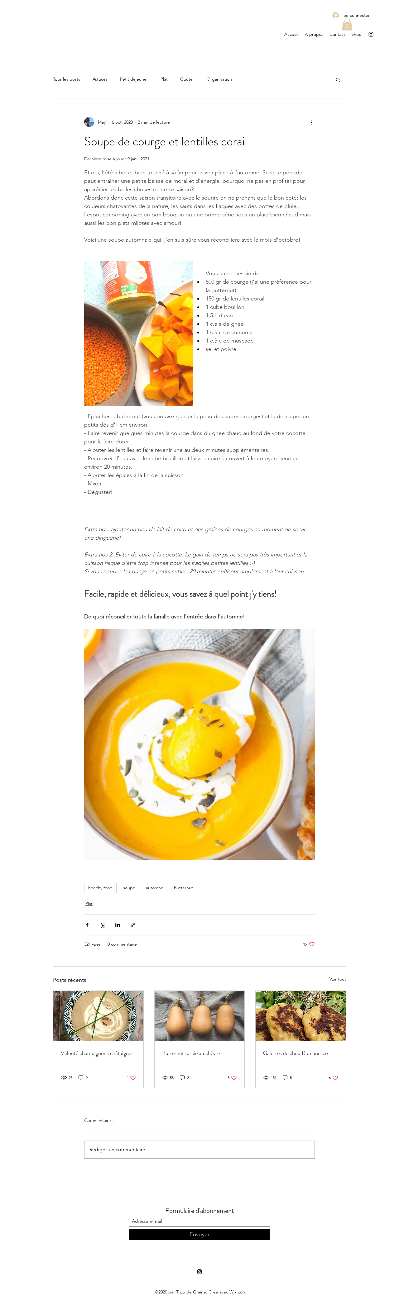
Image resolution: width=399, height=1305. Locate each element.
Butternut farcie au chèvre (191, 1053)
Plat (164, 79)
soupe (129, 888)
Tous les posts (66, 79)
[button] (347, 24)
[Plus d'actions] (311, 122)
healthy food (100, 888)
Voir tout (337, 979)
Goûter (187, 79)
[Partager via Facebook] (87, 925)
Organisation (219, 79)
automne (154, 888)
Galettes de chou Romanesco (295, 1053)
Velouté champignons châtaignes (97, 1053)
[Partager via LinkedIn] (118, 925)
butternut (183, 888)
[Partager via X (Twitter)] (102, 925)
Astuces (100, 79)
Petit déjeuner (134, 79)
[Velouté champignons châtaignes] (98, 1016)
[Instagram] (371, 34)
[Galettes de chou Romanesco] (301, 1016)
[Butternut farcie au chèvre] (200, 1016)
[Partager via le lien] (133, 925)
